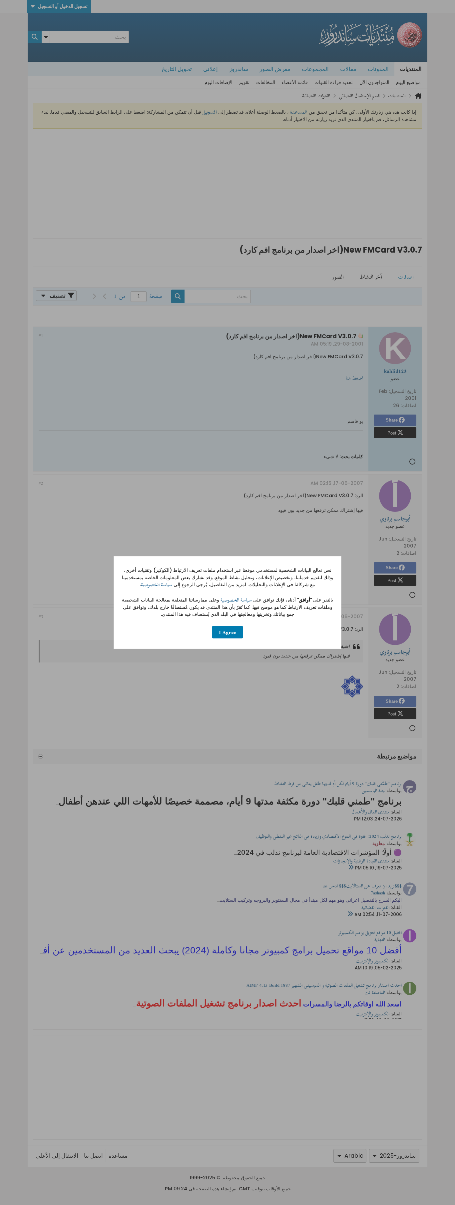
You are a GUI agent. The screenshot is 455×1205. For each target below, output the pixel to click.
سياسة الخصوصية (156, 585)
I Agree (227, 632)
